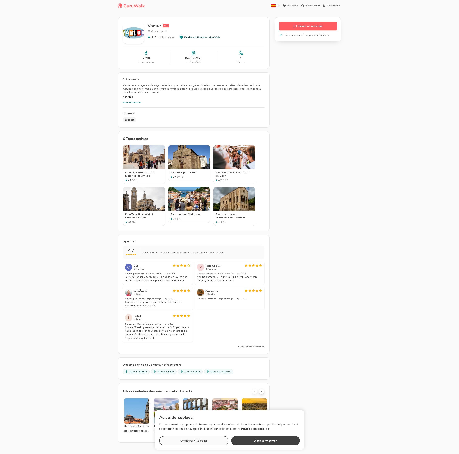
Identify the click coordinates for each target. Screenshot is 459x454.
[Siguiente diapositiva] (261, 391)
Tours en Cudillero (220, 371)
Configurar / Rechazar (193, 441)
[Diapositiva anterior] (255, 391)
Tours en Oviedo (138, 371)
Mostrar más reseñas (251, 346)
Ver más (128, 96)
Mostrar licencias (132, 102)
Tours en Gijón (192, 371)
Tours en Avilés (165, 371)
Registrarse (333, 5)
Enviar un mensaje (310, 26)
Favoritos (292, 5)
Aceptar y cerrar (265, 441)
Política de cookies (255, 429)
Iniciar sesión (312, 5)
